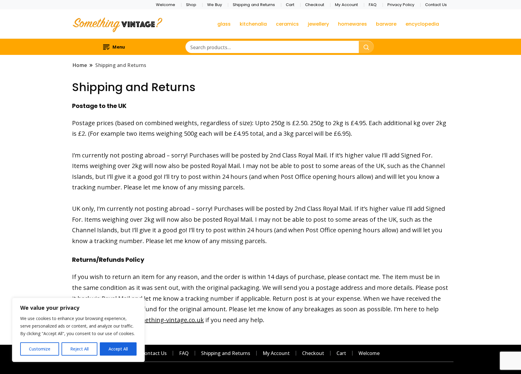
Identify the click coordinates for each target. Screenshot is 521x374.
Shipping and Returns (254, 5)
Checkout (314, 5)
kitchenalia (253, 24)
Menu (118, 47)
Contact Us (436, 5)
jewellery (318, 24)
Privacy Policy (400, 5)
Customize (39, 349)
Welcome (165, 5)
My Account (346, 5)
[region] (78, 330)
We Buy (214, 5)
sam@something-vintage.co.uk (159, 320)
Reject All (79, 349)
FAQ (373, 5)
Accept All (118, 349)
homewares (352, 24)
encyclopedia (422, 24)
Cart (290, 5)
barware (386, 24)
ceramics (287, 24)
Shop (191, 5)
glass (224, 24)
